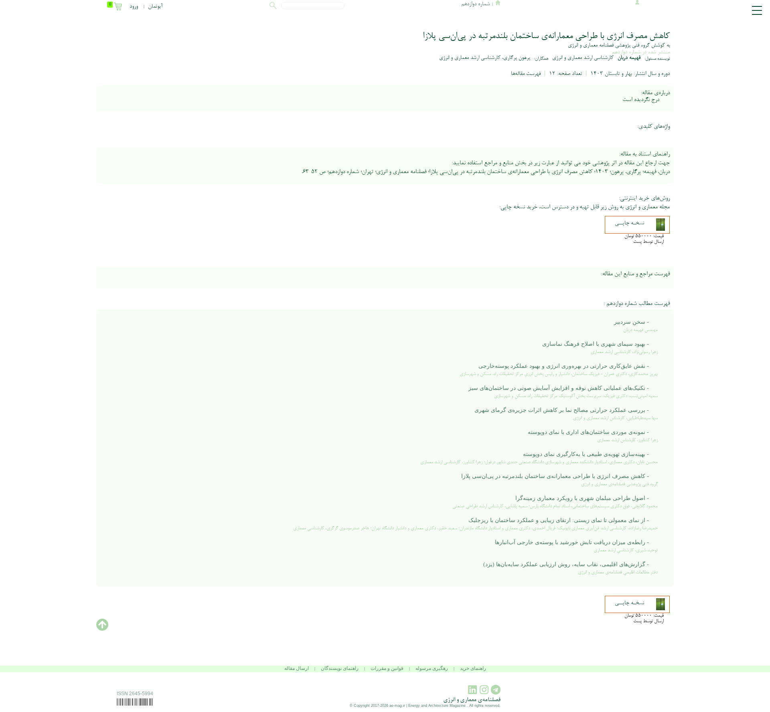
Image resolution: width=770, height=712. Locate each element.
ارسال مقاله (296, 668)
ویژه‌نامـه (727, 128)
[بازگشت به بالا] (102, 630)
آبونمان (155, 7)
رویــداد (726, 134)
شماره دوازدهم (626, 52)
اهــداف (726, 109)
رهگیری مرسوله (431, 668)
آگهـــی (727, 147)
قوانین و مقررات (387, 668)
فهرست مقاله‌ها (526, 74)
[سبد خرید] (120, 7)
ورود (134, 7)
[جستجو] (273, 6)
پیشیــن (727, 115)
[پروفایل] (636, 3)
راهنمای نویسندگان (340, 668)
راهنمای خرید (473, 668)
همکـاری (727, 141)
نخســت (727, 102)
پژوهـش (726, 122)
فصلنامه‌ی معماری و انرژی (471, 700)
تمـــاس (727, 154)
